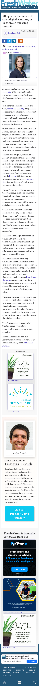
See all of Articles (19, 513)
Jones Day (6, 92)
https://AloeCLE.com (13, 380)
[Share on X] (9, 41)
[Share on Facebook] (4, 41)
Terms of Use (7, 676)
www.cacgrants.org (13, 411)
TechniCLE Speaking (15, 108)
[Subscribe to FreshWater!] (21, 41)
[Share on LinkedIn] (14, 41)
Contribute (20, 670)
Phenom (13, 176)
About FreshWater (9, 667)
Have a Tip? (32, 670)
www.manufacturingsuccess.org (12, 612)
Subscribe (32, 661)
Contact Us (7, 670)
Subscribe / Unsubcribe (11, 673)
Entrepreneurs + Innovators (23, 46)
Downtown (17, 52)
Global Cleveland (9, 49)
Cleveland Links (30, 667)
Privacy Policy (31, 673)
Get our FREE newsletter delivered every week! (20, 657)
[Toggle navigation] (19, 682)
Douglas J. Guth (14, 33)
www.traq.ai (6, 577)
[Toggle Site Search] (34, 682)
